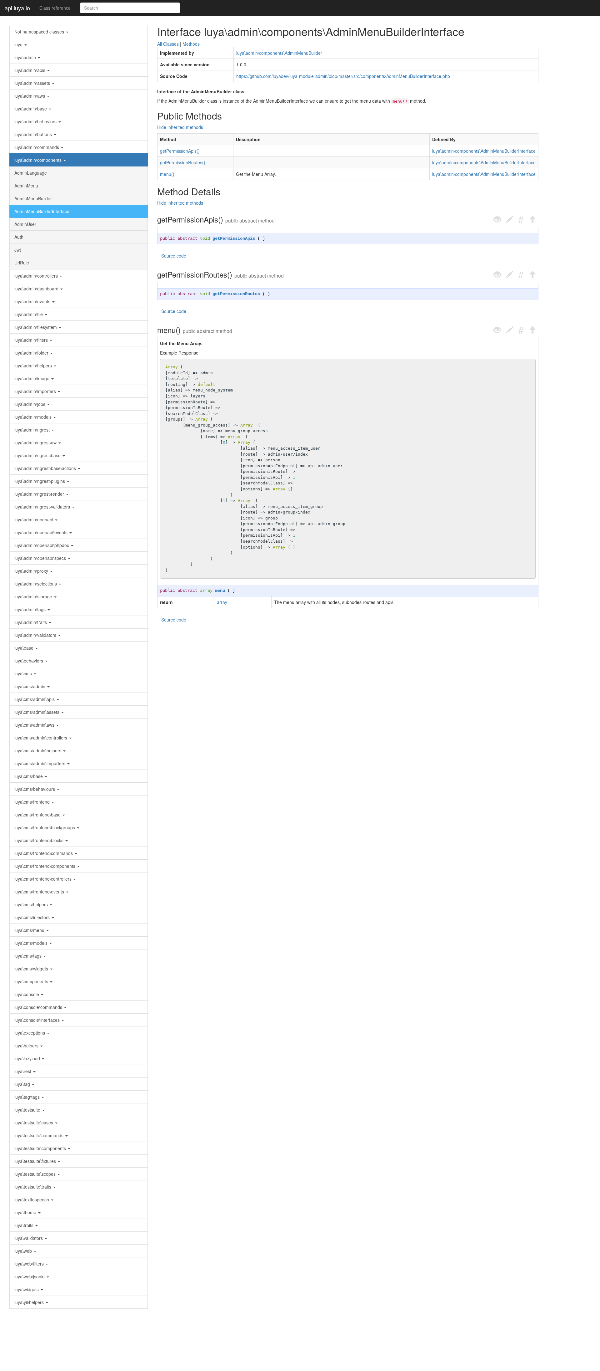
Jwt (17, 250)
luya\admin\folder (32, 353)
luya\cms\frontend (32, 802)
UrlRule (21, 262)
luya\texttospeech (32, 1199)
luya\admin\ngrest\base (38, 455)
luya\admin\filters (31, 340)
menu (220, 590)
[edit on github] (509, 219)
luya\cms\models (31, 943)
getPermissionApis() (180, 151)
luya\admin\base (31, 108)
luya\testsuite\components (40, 1148)
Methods (191, 44)
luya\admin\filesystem (36, 327)
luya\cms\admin (30, 686)
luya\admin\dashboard (37, 288)
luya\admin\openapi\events (41, 532)
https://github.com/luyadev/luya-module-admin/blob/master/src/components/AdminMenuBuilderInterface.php (343, 76)
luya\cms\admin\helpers (38, 750)
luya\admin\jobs (30, 404)
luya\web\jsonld (30, 1276)
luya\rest (23, 1071)
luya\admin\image (32, 378)
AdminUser (25, 224)
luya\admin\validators (36, 635)
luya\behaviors (29, 660)
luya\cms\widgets (31, 968)
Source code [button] (173, 256)
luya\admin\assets (32, 83)
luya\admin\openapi (34, 519)
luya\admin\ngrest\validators (42, 507)
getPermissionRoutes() (182, 162)
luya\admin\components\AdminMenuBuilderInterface (484, 151)
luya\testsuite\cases (34, 1122)
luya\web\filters (29, 1264)
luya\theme (26, 1212)
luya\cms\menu (30, 930)
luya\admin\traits (31, 622)
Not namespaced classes (39, 31)
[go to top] (532, 219)
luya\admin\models (33, 417)
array (206, 590)
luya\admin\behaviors (36, 121)
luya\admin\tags (30, 609)
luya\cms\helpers (31, 904)
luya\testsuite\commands (39, 1135)
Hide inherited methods (180, 127)
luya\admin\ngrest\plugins (40, 481)
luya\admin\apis (30, 70)
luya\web (23, 1251)
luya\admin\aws (30, 96)
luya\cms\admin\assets (37, 712)
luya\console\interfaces (37, 1020)
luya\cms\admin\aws (35, 725)
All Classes (168, 44)
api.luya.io (17, 8)
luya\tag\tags (27, 1097)
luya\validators (29, 1238)
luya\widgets (27, 1289)
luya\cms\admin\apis (35, 699)
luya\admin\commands (37, 147)
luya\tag (22, 1084)
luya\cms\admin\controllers (41, 737)
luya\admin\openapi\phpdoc (42, 545)
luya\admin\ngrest (32, 430)
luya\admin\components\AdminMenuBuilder (279, 53)
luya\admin (25, 57)
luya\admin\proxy (31, 571)
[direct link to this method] (520, 219)
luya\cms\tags (28, 956)
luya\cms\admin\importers (40, 763)
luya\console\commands (38, 1007)
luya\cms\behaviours (35, 789)
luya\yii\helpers (29, 1302)
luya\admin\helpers (33, 365)
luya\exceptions (30, 1033)
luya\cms (23, 673)
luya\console (27, 994)
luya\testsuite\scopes (35, 1174)
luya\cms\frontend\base (38, 814)
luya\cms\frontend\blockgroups (45, 827)
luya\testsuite (28, 1110)
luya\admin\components (38, 160)
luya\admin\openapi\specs (40, 558)
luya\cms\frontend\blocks (39, 840)
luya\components (31, 981)
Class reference (55, 8)
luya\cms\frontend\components (45, 866)
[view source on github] (497, 219)
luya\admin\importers (35, 391)
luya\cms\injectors (32, 917)
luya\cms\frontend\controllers (43, 879)
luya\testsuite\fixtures (35, 1161)
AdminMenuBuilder (33, 198)
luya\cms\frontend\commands (44, 853)
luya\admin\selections (36, 584)
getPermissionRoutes (236, 293)
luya (19, 44)
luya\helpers (27, 1045)
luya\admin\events (33, 301)
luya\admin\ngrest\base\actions (45, 468)
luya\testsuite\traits (33, 1187)
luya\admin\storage (33, 596)
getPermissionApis (233, 238)
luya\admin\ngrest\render (39, 494)
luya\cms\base (29, 776)
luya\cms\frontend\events (39, 891)
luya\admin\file (29, 314)
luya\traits (24, 1225)
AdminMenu (26, 185)
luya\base (24, 648)
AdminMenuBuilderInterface (41, 211)
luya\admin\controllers (36, 276)
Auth (18, 237)
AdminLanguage (30, 173)
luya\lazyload (27, 1058)
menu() (167, 174)
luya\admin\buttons (33, 134)
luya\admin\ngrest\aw (36, 442)
